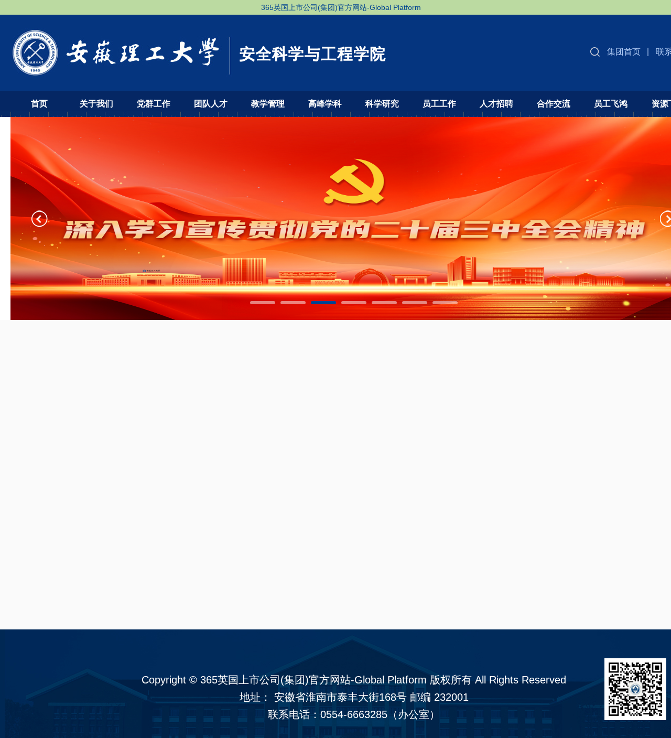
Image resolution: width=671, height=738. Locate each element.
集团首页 (624, 51)
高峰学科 (325, 103)
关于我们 (96, 103)
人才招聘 (496, 103)
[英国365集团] (199, 46)
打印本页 (629, 528)
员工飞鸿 (610, 103)
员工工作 (439, 103)
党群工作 (153, 103)
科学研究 (382, 103)
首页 (39, 103)
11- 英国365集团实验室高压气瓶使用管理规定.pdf (129, 469)
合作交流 (553, 103)
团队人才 (211, 103)
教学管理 (268, 103)
